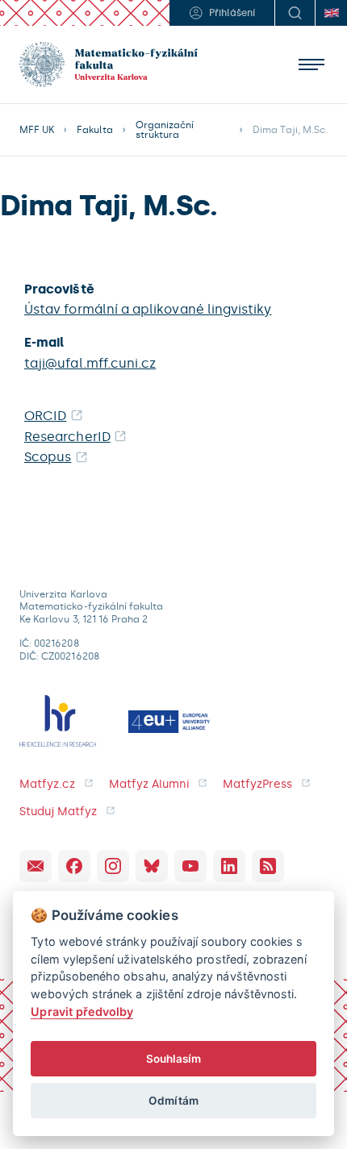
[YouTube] (190, 866)
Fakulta (94, 130)
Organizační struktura (165, 129)
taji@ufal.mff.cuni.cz (90, 363)
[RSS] (268, 866)
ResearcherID (67, 436)
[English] (331, 13)
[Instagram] (113, 866)
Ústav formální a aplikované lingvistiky (148, 309)
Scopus (47, 456)
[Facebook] (74, 866)
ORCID (45, 415)
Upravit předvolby (82, 1011)
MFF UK (36, 130)
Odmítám (173, 1100)
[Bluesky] (152, 866)
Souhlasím (174, 1058)
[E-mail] (35, 866)
